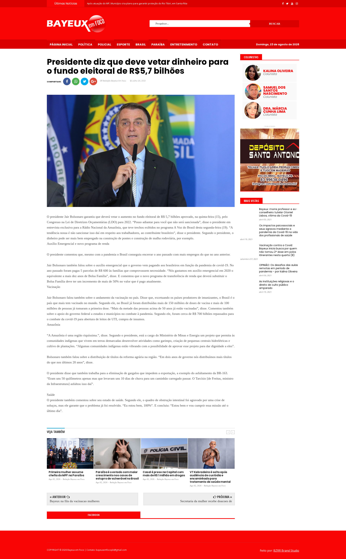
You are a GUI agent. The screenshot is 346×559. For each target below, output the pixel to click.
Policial (104, 44)
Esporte (123, 44)
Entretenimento (183, 44)
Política (85, 44)
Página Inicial (61, 44)
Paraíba (158, 44)
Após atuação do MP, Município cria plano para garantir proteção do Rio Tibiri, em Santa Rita (137, 3)
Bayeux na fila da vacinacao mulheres (74, 501)
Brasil (141, 44)
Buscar (274, 23)
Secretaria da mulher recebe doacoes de (206, 501)
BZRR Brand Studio (286, 551)
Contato (210, 44)
